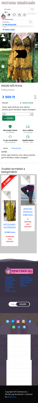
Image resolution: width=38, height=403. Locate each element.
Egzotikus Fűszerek (10, 291)
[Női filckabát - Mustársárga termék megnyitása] (9, 210)
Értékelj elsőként (8, 90)
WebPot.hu (11, 397)
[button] (3, 201)
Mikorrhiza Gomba (25, 282)
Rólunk (13, 366)
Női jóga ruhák (17, 345)
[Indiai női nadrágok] (28, 195)
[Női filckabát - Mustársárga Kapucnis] (9, 210)
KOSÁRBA (8, 118)
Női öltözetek (16, 336)
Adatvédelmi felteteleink (20, 370)
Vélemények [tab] (16, 148)
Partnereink (15, 383)
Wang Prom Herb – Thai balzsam (10, 281)
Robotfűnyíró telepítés (26, 280)
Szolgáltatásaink (17, 362)
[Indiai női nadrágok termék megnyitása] (28, 195)
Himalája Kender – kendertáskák (10, 284)
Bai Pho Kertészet (25, 277)
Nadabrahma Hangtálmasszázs (9, 277)
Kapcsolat (14, 375)
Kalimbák (15, 358)
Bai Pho (22, 284)
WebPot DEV (23, 285)
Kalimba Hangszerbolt (26, 278)
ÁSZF (12, 379)
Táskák (14, 349)
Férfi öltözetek (17, 341)
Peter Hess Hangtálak (20, 353)
